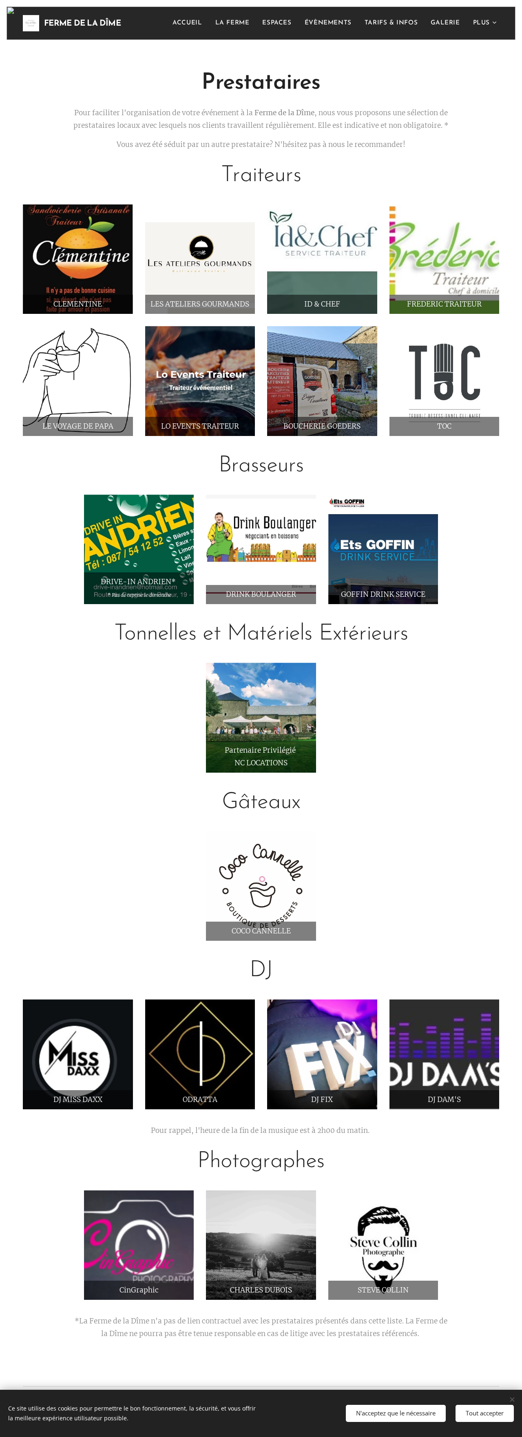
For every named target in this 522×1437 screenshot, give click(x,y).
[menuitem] (189, 23)
